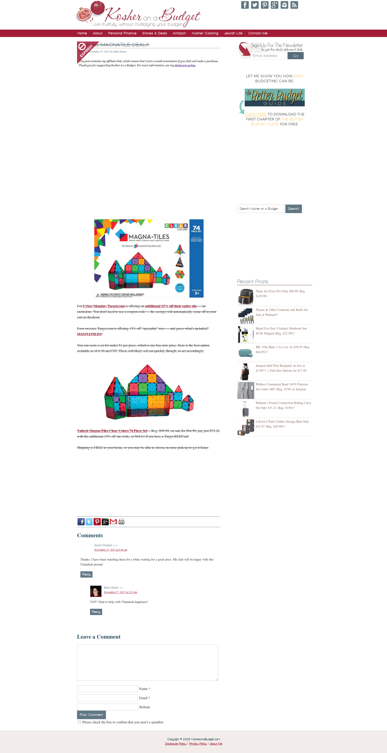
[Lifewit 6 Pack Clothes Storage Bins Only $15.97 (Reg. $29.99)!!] (246, 427)
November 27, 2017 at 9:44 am (110, 549)
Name (143, 688)
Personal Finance (122, 33)
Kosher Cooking (205, 33)
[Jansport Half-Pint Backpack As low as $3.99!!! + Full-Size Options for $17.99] (246, 371)
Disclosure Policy (175, 743)
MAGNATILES (89, 333)
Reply (86, 574)
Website (144, 707)
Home (82, 33)
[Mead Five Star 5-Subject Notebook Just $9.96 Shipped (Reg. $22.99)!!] (246, 334)
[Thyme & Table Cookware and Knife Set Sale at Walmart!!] (246, 316)
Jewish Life (233, 33)
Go (295, 56)
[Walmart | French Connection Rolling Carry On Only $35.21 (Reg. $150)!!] (246, 409)
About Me (216, 743)
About (98, 33)
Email (143, 697)
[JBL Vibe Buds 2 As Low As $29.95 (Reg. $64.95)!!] (246, 353)
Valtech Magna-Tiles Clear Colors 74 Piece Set (112, 430)
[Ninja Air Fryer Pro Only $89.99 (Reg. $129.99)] (246, 297)
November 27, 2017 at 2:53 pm (120, 592)
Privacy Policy (198, 743)
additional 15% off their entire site (171, 305)
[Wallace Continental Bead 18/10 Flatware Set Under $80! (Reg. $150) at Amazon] (246, 390)
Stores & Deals (154, 33)
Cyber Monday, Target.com (104, 305)
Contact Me (258, 33)
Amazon (179, 33)
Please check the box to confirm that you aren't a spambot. (123, 722)
